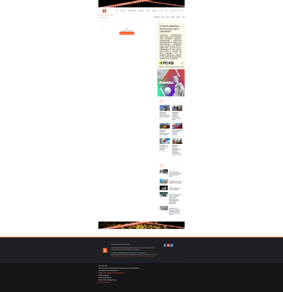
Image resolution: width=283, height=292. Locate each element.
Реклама (172, 17)
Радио (162, 17)
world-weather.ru (103, 17)
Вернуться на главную (126, 33)
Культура (154, 10)
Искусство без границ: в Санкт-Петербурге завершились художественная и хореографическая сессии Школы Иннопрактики (175, 199)
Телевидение (157, 17)
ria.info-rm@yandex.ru (108, 272)
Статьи (161, 10)
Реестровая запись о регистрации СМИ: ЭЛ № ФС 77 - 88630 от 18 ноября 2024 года (132, 256)
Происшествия (131, 10)
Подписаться (175, 10)
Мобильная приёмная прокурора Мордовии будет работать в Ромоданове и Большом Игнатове (177, 150)
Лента (116, 10)
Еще (166, 10)
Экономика (140, 10)
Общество (122, 10)
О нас (183, 17)
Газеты (167, 17)
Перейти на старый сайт (104, 282)
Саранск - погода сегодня (106, 15)
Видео (147, 10)
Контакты (178, 17)
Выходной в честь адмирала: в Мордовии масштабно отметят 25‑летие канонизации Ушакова (175, 211)
